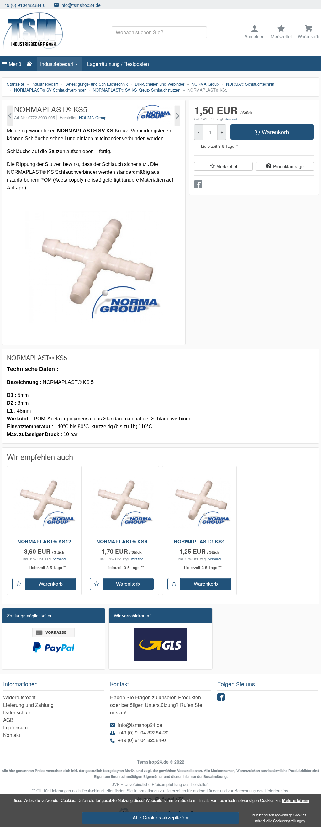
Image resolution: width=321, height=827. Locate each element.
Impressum (15, 727)
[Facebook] (222, 698)
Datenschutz (17, 712)
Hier (109, 790)
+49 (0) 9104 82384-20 (143, 732)
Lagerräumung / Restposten (118, 63)
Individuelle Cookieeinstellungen (279, 821)
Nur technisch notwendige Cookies (279, 814)
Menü (15, 63)
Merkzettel (226, 166)
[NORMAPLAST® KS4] (10, 115)
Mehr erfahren (295, 800)
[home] (31, 64)
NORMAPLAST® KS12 (44, 541)
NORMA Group (92, 117)
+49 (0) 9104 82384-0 (142, 740)
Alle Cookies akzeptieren (160, 817)
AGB (8, 719)
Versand (230, 118)
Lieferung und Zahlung (28, 704)
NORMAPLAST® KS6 (121, 541)
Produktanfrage (288, 166)
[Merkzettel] (18, 584)
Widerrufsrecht (19, 697)
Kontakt (11, 735)
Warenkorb (275, 132)
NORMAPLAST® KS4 (199, 541)
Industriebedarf (56, 63)
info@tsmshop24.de (40, 5)
